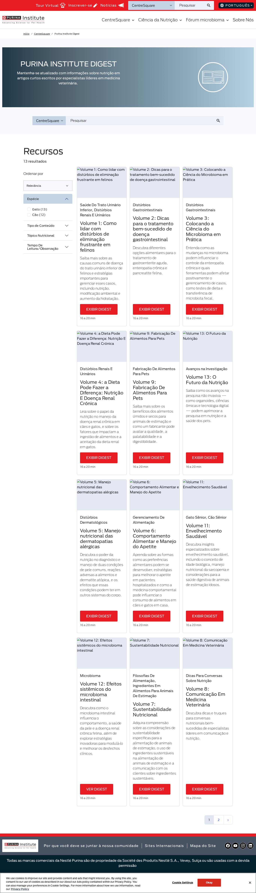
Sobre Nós (243, 19)
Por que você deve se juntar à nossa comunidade (91, 845)
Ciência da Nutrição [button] (158, 19)
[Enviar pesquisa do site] (210, 5)
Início (26, 33)
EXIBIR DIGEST (151, 309)
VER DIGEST (96, 789)
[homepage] (23, 19)
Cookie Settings (182, 882)
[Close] (250, 882)
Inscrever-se (80, 5)
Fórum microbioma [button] (205, 19)
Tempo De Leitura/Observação (42, 246)
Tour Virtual (47, 5)
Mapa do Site (203, 845)
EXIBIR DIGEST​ (98, 309)
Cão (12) (39, 214)
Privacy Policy (20, 889)
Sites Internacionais (164, 845)
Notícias (108, 5)
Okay (209, 882)
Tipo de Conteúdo (40, 225)
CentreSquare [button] (116, 19)
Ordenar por (33, 174)
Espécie (33, 199)
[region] (128, 883)
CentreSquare (42, 33)
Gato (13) (39, 209)
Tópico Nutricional (40, 235)
